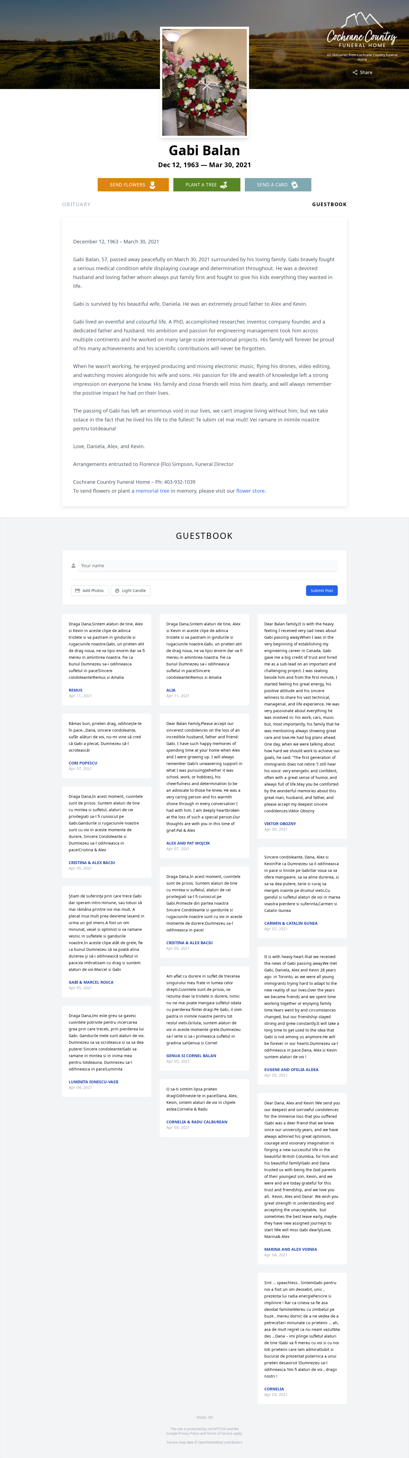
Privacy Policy (188, 1433)
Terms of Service (220, 1433)
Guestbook (329, 204)
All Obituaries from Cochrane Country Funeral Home (362, 57)
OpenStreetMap (210, 1442)
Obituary (76, 204)
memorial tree (152, 490)
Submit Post (322, 590)
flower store (250, 490)
